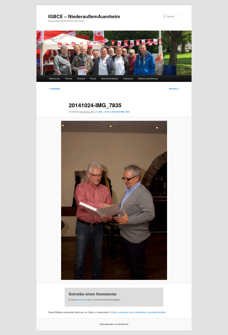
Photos (93, 78)
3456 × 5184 (103, 111)
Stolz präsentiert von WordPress (114, 324)
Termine (68, 78)
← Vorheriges (54, 88)
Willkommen (54, 78)
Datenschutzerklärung (148, 78)
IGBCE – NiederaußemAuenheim (84, 16)
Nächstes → (174, 88)
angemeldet (82, 299)
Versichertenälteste (109, 78)
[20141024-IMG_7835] (114, 200)
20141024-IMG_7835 (120, 111)
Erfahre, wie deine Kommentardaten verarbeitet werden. (138, 312)
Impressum (128, 78)
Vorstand (81, 78)
